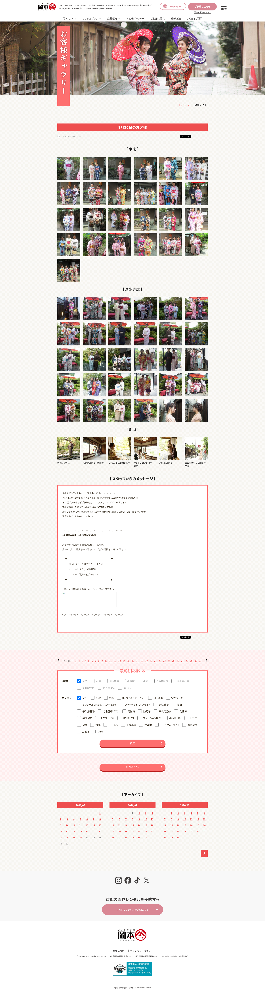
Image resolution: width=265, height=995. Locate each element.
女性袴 (183, 711)
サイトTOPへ (132, 767)
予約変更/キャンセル (202, 12)
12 (115, 660)
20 (151, 660)
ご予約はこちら (202, 6)
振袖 (179, 704)
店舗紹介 (112, 18)
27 (182, 660)
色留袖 (148, 725)
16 (133, 660)
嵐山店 (127, 688)
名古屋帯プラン (111, 711)
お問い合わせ (120, 951)
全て (84, 681)
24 (169, 660)
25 (173, 660)
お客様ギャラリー (135, 18)
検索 (132, 743)
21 (155, 660)
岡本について (70, 18)
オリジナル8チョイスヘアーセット (99, 704)
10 (106, 660)
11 (110, 660)
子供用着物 (88, 711)
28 (187, 660)
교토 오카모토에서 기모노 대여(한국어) (174, 956)
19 (146, 660)
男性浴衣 (87, 718)
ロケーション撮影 (152, 718)
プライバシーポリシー (141, 951)
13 (119, 660)
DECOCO (158, 698)
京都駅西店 (88, 688)
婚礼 (98, 725)
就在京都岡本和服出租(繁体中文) (146, 956)
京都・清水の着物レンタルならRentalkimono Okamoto (133, 988)
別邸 (145, 681)
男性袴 (131, 711)
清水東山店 (183, 681)
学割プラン (177, 698)
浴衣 (111, 698)
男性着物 (164, 704)
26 (178, 660)
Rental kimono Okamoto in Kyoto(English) (91, 956)
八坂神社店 (162, 681)
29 (191, 660)
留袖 (84, 725)
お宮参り (192, 725)
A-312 (85, 731)
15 (128, 660)
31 (200, 660)
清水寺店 (114, 681)
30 (196, 660)
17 (137, 660)
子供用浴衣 (165, 711)
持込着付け (175, 718)
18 (142, 660)
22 (160, 660)
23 (164, 660)
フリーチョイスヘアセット (137, 704)
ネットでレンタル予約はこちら (132, 909)
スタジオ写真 (107, 718)
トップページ (184, 105)
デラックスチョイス (169, 725)
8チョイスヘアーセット (133, 698)
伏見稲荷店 (109, 688)
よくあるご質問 (194, 18)
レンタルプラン (90, 18)
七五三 (193, 718)
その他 (100, 731)
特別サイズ (128, 718)
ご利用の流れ (158, 18)
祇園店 (131, 681)
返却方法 (176, 18)
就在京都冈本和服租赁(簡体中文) (120, 956)
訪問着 (147, 711)
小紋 (98, 698)
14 (124, 660)
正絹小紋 (131, 725)
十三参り (113, 725)
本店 (98, 681)
